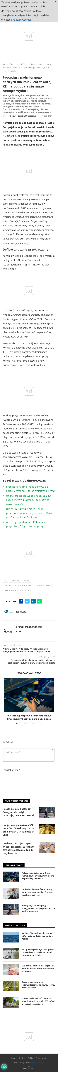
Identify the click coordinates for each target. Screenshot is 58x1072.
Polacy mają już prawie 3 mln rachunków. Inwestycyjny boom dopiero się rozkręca (38, 876)
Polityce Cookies (21, 19)
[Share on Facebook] (21, 601)
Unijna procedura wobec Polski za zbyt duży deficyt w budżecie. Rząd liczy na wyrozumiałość (28, 500)
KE (5, 581)
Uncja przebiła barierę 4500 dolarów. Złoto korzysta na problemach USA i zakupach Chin (18, 830)
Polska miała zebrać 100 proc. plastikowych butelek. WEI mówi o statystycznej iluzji (38, 1001)
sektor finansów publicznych (16, 590)
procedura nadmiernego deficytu (18, 586)
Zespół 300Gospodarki (27, 116)
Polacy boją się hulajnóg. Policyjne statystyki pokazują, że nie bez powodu (19, 812)
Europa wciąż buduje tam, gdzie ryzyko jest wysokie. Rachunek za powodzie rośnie (38, 952)
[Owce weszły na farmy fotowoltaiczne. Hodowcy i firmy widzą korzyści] (11, 986)
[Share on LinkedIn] (33, 601)
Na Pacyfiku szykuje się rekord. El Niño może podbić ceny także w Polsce (38, 936)
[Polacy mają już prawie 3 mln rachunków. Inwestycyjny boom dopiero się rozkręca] (29, 695)
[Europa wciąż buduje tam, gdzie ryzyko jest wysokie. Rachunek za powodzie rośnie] (11, 953)
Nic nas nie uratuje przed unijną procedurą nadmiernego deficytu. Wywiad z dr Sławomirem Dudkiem (30, 513)
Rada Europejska (43, 586)
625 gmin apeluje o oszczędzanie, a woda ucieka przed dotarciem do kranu (38, 968)
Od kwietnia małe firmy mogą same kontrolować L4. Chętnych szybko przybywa (38, 892)
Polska (27, 581)
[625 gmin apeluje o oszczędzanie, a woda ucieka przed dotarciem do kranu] (11, 969)
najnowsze (15, 581)
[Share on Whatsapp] (39, 601)
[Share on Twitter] (27, 601)
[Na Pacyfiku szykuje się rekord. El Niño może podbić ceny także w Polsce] (11, 937)
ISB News (12, 116)
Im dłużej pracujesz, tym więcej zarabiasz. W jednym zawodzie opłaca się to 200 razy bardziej (18, 848)
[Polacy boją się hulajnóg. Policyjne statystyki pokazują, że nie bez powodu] (47, 812)
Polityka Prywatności (37, 1058)
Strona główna (9, 64)
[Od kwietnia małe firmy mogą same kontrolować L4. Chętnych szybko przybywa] (11, 893)
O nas (13, 1058)
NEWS (23, 64)
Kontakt (22, 1058)
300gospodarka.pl (38, 1062)
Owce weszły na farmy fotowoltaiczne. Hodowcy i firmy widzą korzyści (38, 985)
